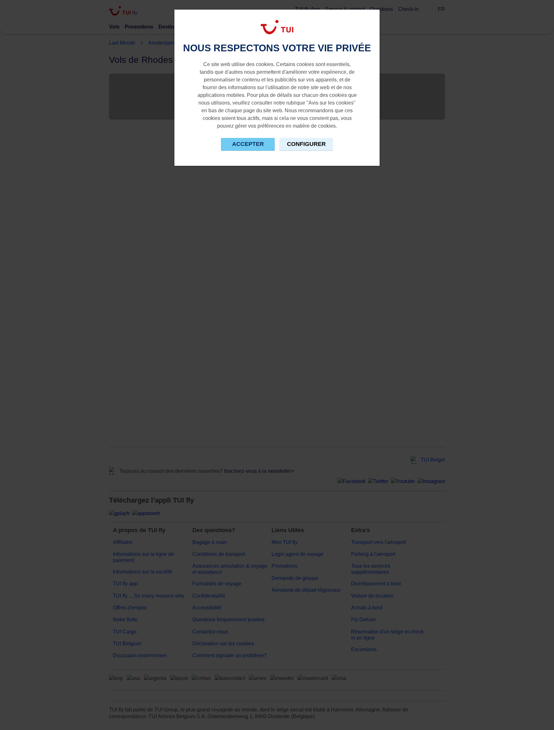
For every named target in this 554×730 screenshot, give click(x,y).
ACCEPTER (248, 144)
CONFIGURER (306, 144)
